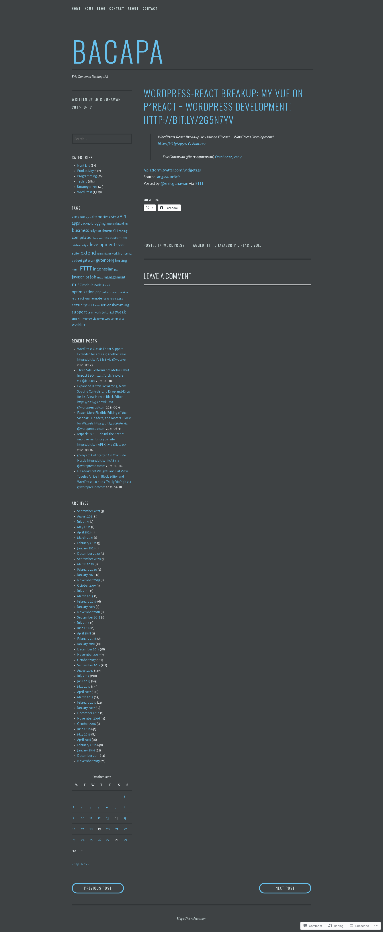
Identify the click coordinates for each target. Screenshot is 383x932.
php (98, 292)
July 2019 (83, 591)
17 (82, 829)
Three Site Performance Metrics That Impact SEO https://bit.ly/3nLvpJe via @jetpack (103, 375)
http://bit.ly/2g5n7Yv (174, 143)
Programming (87, 176)
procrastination (119, 292)
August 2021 (85, 516)
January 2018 (86, 644)
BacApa (118, 50)
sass (120, 298)
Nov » (85, 864)
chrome (107, 231)
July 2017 (83, 676)
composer (99, 238)
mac (100, 277)
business (80, 230)
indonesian (103, 269)
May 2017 (83, 686)
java (116, 270)
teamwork (94, 312)
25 (91, 840)
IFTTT (199, 183)
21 (116, 829)
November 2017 (88, 654)
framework (110, 253)
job (93, 277)
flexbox (100, 254)
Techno (82, 181)
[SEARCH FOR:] (102, 138)
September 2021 (88, 511)
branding (122, 223)
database (76, 245)
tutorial (108, 312)
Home (76, 8)
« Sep (75, 864)
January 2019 (86, 607)
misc (77, 284)
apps (76, 223)
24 (82, 840)
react (245, 245)
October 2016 (86, 724)
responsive (109, 298)
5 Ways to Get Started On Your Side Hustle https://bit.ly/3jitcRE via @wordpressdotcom (101, 460)
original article (168, 177)
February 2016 (87, 745)
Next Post (277, 888)
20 (108, 829)
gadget (77, 260)
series (97, 305)
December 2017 (88, 649)
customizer (118, 238)
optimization (83, 292)
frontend (125, 253)
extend (88, 253)
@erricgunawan (174, 183)
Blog (101, 8)
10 (82, 818)
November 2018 (88, 612)
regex (87, 299)
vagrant (87, 318)
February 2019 (87, 601)
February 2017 (86, 702)
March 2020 (85, 564)
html (74, 269)
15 (125, 818)
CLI (115, 231)
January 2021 (86, 548)
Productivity (85, 171)
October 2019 (86, 585)
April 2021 (84, 532)
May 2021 (83, 527)
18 (91, 829)
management (114, 277)
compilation (83, 237)
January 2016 (86, 750)
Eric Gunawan (107, 99)
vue (257, 245)
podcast (105, 292)
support (79, 312)
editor (76, 253)
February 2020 (87, 569)
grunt (91, 260)
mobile (88, 285)
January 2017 (86, 708)
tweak (120, 312)
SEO (91, 305)
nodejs (99, 285)
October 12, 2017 (228, 157)
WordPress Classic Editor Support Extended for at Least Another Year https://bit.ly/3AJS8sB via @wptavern (103, 354)
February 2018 (87, 638)
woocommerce (115, 318)
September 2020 (89, 559)
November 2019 (88, 580)
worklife (79, 324)
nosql (107, 285)
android (114, 217)
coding (123, 231)
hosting (121, 261)
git (85, 261)
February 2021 (86, 543)
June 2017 (83, 681)
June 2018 (84, 628)
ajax (88, 217)
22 (125, 829)
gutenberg (105, 260)
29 (125, 840)
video (96, 318)
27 (107, 840)
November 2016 (88, 718)
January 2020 (86, 575)
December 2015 (88, 755)
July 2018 (83, 623)
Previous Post (92, 888)
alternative (100, 217)
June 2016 (84, 729)
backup (85, 223)
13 (107, 818)
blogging (98, 223)
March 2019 (85, 596)
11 (91, 818)
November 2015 (88, 761)
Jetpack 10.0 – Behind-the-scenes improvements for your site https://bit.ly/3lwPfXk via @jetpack (101, 439)
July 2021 (83, 521)
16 (74, 829)
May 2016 (84, 734)
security (79, 304)
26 (99, 840)
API (123, 216)
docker (120, 245)
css (106, 237)
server (105, 305)
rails (74, 299)
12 (99, 818)
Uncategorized (87, 187)
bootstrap (111, 224)
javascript (228, 245)
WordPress (174, 245)
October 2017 (86, 660)
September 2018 (88, 617)
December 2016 (88, 713)
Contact (116, 8)
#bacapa (199, 143)
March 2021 (85, 537)
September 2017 (88, 665)
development (101, 244)
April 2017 (84, 692)
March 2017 (85, 697)
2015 (75, 217)
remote (96, 298)
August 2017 (85, 670)
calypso (95, 231)
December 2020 (88, 553)
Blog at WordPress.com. (191, 918)
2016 (83, 217)
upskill (77, 318)
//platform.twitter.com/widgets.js (172, 170)
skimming (120, 305)
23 (73, 840)
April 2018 (84, 633)
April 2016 (84, 739)
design (84, 245)
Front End (83, 165)
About (133, 8)
